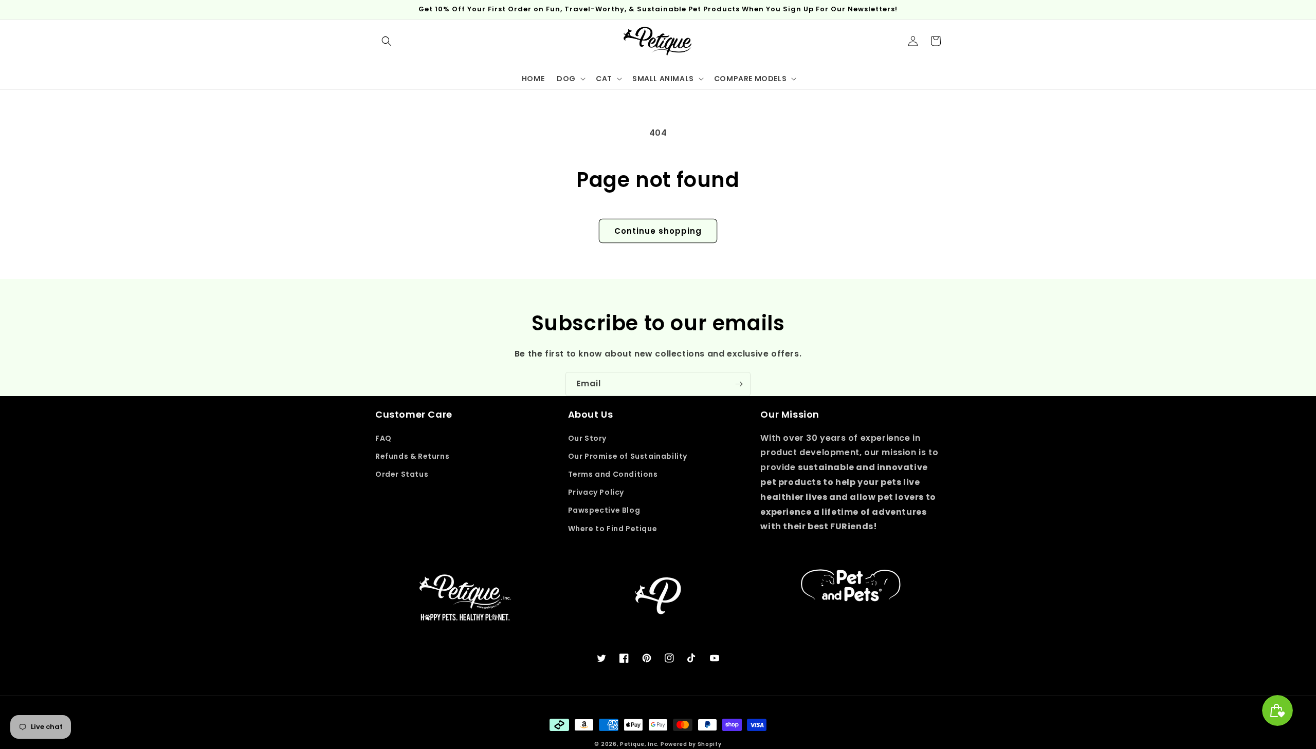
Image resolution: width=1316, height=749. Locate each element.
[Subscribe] (738, 384)
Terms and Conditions (613, 474)
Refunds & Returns (412, 456)
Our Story (587, 438)
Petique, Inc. (640, 744)
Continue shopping (658, 231)
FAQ (383, 438)
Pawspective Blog (604, 510)
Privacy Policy (596, 492)
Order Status (401, 474)
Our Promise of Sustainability (627, 456)
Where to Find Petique (612, 528)
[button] (386, 41)
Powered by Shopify (691, 744)
